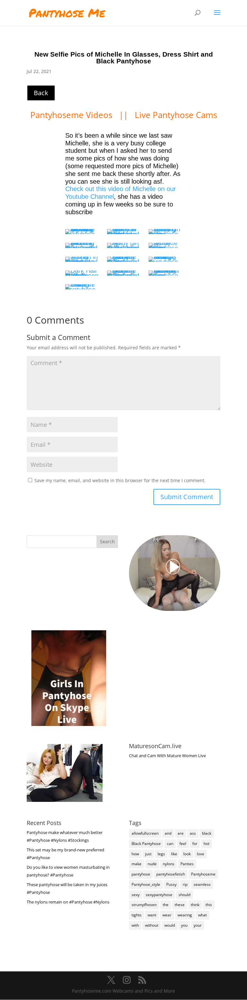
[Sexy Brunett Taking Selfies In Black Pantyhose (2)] (123, 231)
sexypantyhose (159, 894)
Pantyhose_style (146, 884)
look (187, 854)
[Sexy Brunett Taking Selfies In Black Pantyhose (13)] (81, 286)
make (137, 864)
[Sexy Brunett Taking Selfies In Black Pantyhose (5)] (123, 245)
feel (182, 843)
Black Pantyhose (146, 843)
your (198, 925)
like (174, 854)
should (184, 894)
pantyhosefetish (170, 874)
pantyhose (141, 874)
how (135, 854)
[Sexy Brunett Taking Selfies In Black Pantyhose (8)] (123, 259)
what (202, 915)
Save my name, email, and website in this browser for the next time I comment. (120, 480)
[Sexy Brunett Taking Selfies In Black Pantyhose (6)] (165, 245)
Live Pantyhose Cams (176, 115)
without (151, 925)
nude (152, 864)
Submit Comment (186, 496)
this (209, 904)
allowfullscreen (145, 833)
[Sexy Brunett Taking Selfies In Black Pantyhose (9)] (165, 259)
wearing (185, 915)
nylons (168, 864)
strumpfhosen (144, 904)
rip (185, 884)
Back (41, 92)
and (168, 833)
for (194, 843)
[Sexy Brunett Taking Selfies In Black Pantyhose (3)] (165, 231)
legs (161, 854)
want (152, 915)
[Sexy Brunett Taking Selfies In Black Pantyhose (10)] (81, 273)
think (195, 904)
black (206, 833)
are (181, 833)
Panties (187, 864)
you (184, 925)
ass (193, 833)
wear (166, 915)
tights (137, 915)
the (166, 904)
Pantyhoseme (203, 874)
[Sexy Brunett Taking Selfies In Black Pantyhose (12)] (165, 273)
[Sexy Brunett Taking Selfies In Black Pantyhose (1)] (81, 231)
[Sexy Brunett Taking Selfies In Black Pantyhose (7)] (81, 259)
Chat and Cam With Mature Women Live (167, 755)
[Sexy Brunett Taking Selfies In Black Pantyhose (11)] (123, 273)
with (135, 925)
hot (206, 843)
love (200, 854)
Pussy (171, 884)
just (148, 854)
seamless (202, 884)
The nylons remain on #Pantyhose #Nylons (68, 902)
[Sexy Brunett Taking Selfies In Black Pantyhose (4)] (81, 245)
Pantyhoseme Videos (72, 115)
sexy (136, 894)
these (180, 904)
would (169, 925)
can (170, 843)
